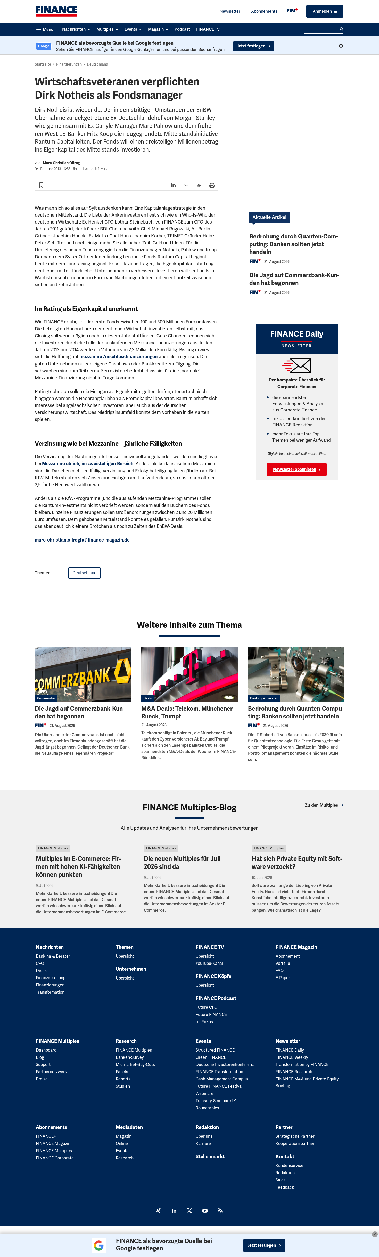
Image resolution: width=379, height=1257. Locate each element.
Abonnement (288, 956)
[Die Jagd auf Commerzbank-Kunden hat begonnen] (83, 674)
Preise (42, 1079)
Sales (281, 1180)
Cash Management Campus (222, 1079)
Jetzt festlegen (251, 46)
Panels (122, 1072)
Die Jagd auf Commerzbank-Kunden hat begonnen (294, 279)
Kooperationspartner (295, 1143)
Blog (40, 1057)
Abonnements (264, 11)
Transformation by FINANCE (302, 1064)
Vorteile (283, 963)
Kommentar (46, 698)
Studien (123, 1086)
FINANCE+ (46, 1136)
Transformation (50, 992)
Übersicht (125, 956)
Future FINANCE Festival (219, 1086)
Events (203, 1041)
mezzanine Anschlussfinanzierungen (118, 357)
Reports (123, 1079)
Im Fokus (204, 1021)
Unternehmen (131, 969)
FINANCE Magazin (296, 947)
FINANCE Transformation (219, 1072)
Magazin (123, 1136)
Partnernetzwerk (51, 1072)
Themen (125, 947)
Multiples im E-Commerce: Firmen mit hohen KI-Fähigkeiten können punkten (78, 867)
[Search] (341, 29)
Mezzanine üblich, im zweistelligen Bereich (88, 463)
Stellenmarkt (210, 1156)
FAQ (280, 970)
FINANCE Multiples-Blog (189, 807)
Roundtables (207, 1108)
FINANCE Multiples (53, 848)
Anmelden (322, 11)
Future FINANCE (211, 1014)
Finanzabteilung (50, 978)
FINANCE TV (210, 947)
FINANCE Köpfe (213, 976)
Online (122, 1143)
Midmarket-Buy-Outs (135, 1064)
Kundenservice (289, 1165)
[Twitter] (189, 1211)
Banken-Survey (130, 1057)
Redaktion (207, 1127)
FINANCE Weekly (292, 1057)
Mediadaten (129, 1127)
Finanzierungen (69, 64)
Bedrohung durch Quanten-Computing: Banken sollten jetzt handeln (293, 244)
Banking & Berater (264, 698)
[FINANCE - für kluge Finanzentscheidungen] (292, 10)
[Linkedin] (174, 1211)
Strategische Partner (295, 1136)
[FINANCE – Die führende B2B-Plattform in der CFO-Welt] (56, 11)
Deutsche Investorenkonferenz (225, 1064)
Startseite (43, 64)
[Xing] (158, 1211)
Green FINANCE (211, 1057)
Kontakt (285, 1156)
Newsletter (230, 11)
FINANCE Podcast (216, 998)
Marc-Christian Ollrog (61, 163)
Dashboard (46, 1050)
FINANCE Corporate (55, 1158)
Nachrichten (50, 947)
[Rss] (220, 1211)
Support (43, 1064)
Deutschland (97, 64)
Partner (284, 1127)
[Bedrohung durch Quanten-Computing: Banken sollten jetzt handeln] (296, 674)
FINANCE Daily (290, 1050)
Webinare (204, 1093)
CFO (40, 963)
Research (126, 1041)
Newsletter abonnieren (294, 469)
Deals (147, 698)
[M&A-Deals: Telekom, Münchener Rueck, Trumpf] (189, 674)
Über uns (204, 1136)
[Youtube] (205, 1211)
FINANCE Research (294, 1072)
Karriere (203, 1143)
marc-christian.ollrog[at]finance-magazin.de (82, 540)
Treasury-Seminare (214, 1100)
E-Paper (283, 978)
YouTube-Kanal (209, 963)
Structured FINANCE (215, 1050)
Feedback (285, 1187)
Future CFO (206, 1007)
